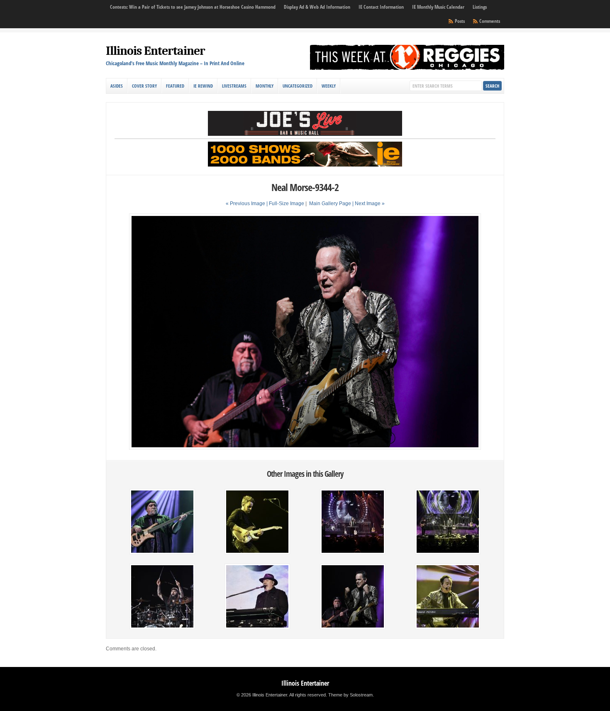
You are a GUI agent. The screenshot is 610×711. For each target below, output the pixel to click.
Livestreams (234, 86)
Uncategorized (297, 86)
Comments (489, 21)
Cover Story (144, 86)
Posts (460, 21)
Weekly (329, 86)
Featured (175, 86)
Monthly (264, 86)
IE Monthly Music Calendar (438, 6)
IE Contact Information (381, 6)
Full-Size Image (286, 203)
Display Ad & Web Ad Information (317, 6)
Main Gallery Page (330, 203)
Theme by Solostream (350, 694)
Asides (116, 86)
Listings (480, 6)
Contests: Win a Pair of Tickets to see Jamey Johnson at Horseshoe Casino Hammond (193, 6)
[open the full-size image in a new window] (305, 448)
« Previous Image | (247, 203)
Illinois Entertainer (155, 51)
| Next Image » (368, 203)
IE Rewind (203, 86)
